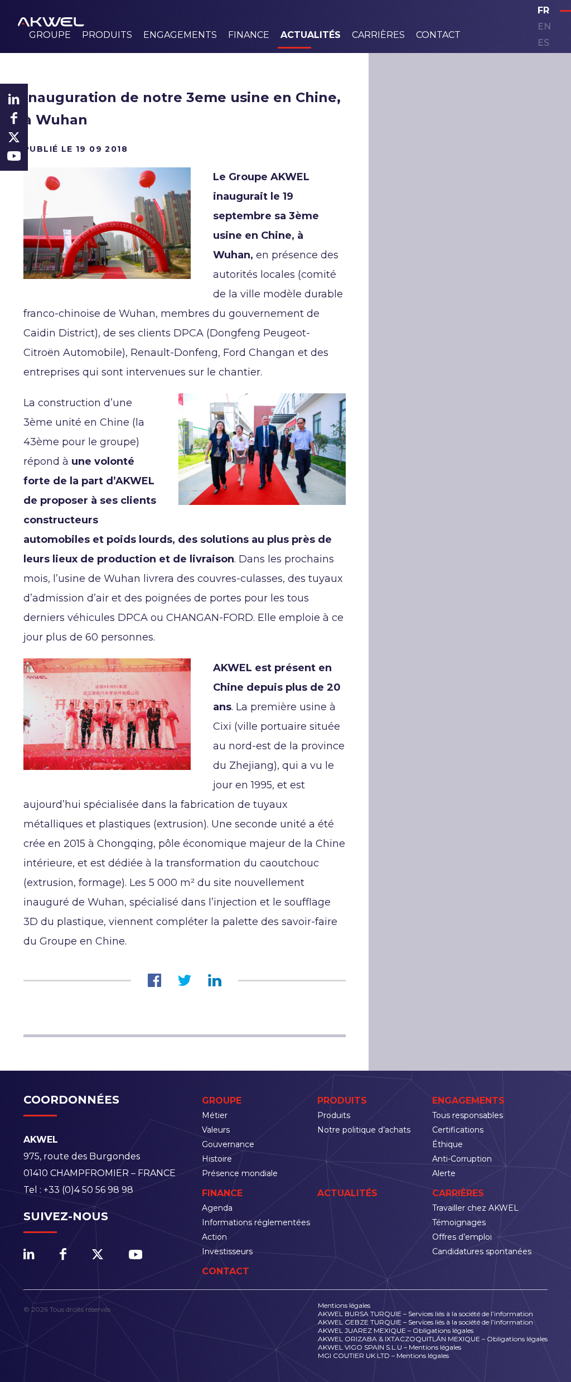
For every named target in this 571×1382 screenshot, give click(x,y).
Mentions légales (344, 1305)
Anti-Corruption (462, 1159)
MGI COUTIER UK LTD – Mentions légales (383, 1355)
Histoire (217, 1159)
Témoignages (459, 1222)
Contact (438, 35)
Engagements (180, 35)
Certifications (457, 1130)
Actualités (310, 35)
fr (543, 10)
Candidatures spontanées (481, 1251)
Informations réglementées (256, 1222)
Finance (248, 35)
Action (214, 1237)
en (544, 26)
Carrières (378, 35)
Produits (107, 35)
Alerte (444, 1173)
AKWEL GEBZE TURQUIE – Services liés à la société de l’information (425, 1322)
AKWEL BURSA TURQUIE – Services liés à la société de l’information (425, 1313)
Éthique (447, 1144)
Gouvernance (228, 1144)
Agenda (217, 1208)
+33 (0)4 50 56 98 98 (88, 1189)
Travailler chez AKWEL (475, 1208)
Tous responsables (467, 1115)
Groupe (50, 35)
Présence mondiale (240, 1173)
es (543, 42)
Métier (215, 1115)
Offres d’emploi (462, 1237)
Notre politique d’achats (363, 1130)
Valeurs (216, 1130)
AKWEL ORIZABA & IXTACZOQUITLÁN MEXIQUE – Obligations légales (433, 1339)
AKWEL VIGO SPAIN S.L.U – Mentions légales (389, 1347)
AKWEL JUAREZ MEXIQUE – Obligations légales (395, 1330)
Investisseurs (227, 1251)
